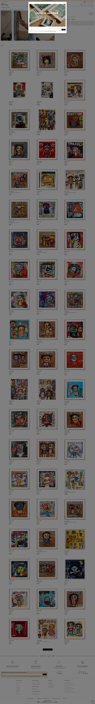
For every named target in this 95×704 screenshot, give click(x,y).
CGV (41, 31)
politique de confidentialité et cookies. (50, 31)
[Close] (65, 2)
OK (63, 29)
